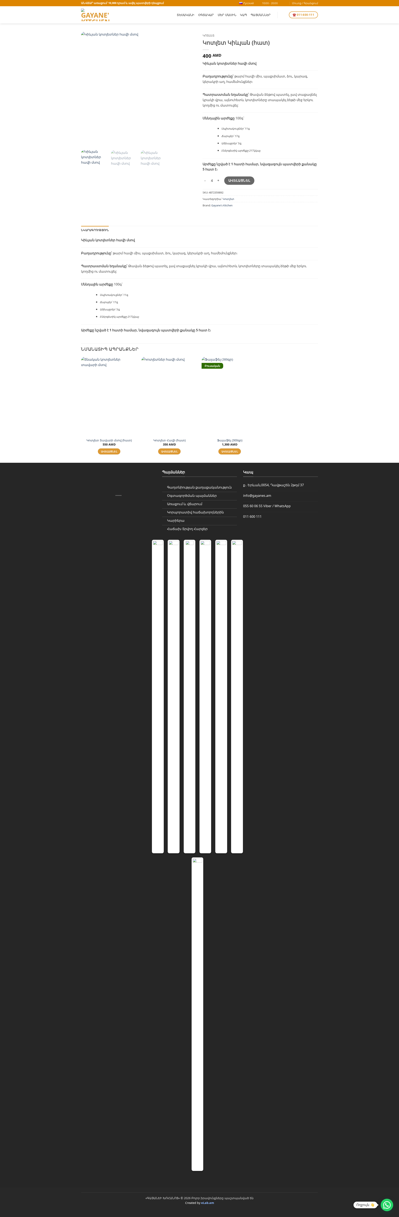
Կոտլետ (208, 35)
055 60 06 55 (252, 506)
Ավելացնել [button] (109, 451)
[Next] (189, 89)
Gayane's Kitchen (222, 205)
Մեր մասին (227, 15)
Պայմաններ (261, 15)
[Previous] (88, 89)
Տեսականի (185, 15)
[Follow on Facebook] (282, 3)
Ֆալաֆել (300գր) (229, 440)
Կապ (243, 15)
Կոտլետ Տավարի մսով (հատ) (109, 440)
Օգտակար (206, 15)
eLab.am (207, 1203)
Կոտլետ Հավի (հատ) (169, 440)
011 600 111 (252, 516)
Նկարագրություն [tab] (95, 230)
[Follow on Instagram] (286, 3)
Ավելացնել (239, 180)
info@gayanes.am (257, 495)
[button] (283, 15)
